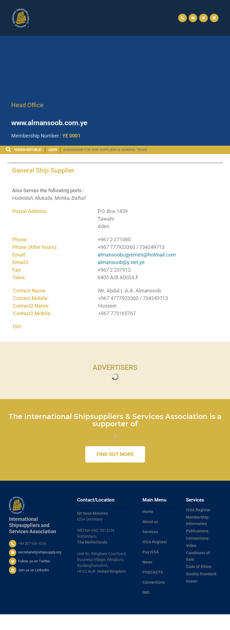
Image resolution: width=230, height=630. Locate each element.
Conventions (153, 582)
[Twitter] (203, 18)
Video (191, 545)
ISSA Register (154, 542)
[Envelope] (193, 18)
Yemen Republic (28, 150)
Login (223, 625)
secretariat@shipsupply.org (39, 552)
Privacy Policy (169, 620)
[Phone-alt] (182, 18)
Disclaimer (218, 620)
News (147, 562)
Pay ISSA (150, 552)
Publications (197, 531)
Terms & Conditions (141, 620)
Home (147, 511)
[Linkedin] (214, 18)
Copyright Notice (195, 620)
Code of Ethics (198, 566)
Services (150, 532)
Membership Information (197, 520)
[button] (115, 18)
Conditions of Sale (198, 556)
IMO (146, 592)
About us (150, 521)
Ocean (191, 581)
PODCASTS (152, 572)
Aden (52, 150)
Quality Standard (201, 574)
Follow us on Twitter (34, 561)
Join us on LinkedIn (33, 570)
